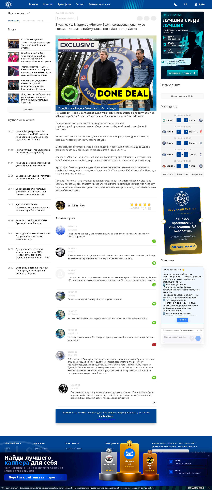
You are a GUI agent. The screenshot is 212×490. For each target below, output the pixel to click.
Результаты (197, 174)
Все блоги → (29, 109)
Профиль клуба (41, 448)
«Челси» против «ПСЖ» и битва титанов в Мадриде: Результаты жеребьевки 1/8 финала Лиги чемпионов (36, 71)
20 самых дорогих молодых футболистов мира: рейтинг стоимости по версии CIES (31, 191)
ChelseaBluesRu (13, 443)
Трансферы (64, 4)
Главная (33, 4)
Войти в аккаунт (106, 419)
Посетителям (72, 443)
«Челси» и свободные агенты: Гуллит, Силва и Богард (31, 222)
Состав (80, 4)
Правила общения (73, 448)
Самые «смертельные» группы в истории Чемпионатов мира (33, 177)
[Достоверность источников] (150, 208)
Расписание (182, 174)
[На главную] (8, 4)
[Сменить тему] (176, 4)
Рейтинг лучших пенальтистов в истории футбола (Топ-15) (33, 151)
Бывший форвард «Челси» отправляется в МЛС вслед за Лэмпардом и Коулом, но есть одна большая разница (32, 135)
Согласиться (196, 488)
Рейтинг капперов (99, 4)
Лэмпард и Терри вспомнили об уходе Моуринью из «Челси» (33, 164)
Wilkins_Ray (76, 205)
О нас (7, 448)
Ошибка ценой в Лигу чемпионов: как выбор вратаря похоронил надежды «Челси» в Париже (36, 57)
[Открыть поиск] (186, 4)
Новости (48, 4)
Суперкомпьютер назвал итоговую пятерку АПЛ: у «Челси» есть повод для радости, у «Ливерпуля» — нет (32, 253)
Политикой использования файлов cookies (135, 488)
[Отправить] (198, 338)
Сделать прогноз (183, 247)
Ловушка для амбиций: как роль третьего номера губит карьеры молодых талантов (35, 98)
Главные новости (66, 18)
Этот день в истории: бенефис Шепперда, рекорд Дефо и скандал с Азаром (32, 270)
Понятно (182, 320)
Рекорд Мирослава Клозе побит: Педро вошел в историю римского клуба (33, 236)
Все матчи (168, 174)
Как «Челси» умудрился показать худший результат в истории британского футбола (34, 84)
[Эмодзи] (191, 338)
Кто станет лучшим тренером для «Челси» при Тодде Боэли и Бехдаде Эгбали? (35, 43)
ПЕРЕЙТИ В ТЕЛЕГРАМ (180, 73)
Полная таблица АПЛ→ (182, 96)
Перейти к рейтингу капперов (35, 477)
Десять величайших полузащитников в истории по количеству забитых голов (32, 207)
